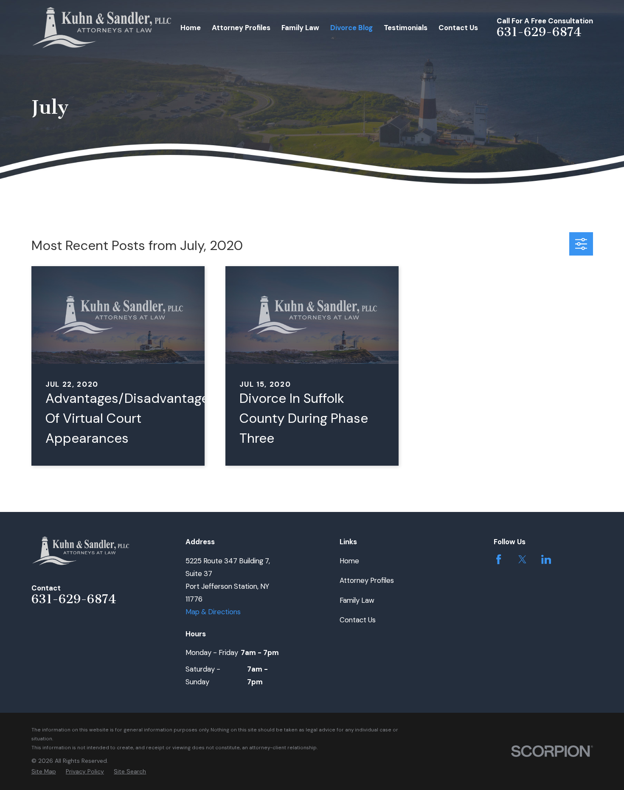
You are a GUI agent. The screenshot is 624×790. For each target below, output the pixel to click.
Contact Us (358, 619)
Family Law (357, 600)
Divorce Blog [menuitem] (351, 27)
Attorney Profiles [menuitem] (241, 27)
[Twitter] (522, 559)
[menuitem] (43, 771)
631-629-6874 (539, 32)
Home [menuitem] (190, 27)
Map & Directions (213, 611)
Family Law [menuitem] (300, 27)
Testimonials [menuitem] (405, 27)
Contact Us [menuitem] (458, 27)
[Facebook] (498, 559)
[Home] (102, 27)
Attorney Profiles (367, 580)
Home (349, 560)
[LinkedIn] (546, 559)
